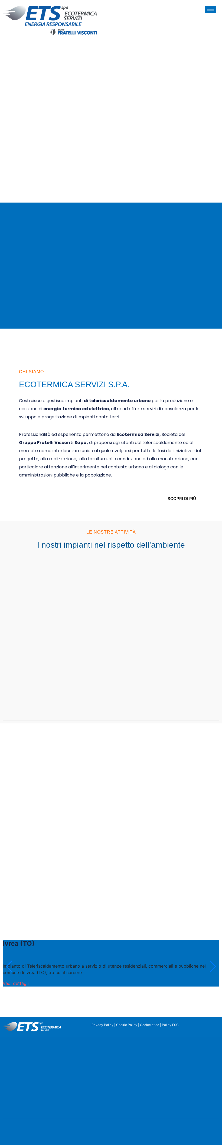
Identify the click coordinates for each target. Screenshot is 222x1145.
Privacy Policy (102, 1025)
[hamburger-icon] (210, 9)
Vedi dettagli (16, 983)
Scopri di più (182, 498)
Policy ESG (170, 1025)
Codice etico (149, 1025)
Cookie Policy (126, 1025)
